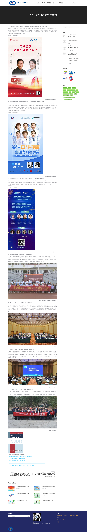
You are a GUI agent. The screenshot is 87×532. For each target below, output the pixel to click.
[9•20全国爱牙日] (71, 78)
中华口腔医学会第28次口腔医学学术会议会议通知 (73, 35)
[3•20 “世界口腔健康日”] (76, 73)
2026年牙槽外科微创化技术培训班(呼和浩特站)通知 (73, 54)
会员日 (75, 93)
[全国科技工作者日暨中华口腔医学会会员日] (71, 73)
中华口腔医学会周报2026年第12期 (22, 500)
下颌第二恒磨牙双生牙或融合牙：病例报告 (17, 460)
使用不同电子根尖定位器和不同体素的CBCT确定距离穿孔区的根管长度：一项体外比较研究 (27, 463)
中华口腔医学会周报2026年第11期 (48, 500)
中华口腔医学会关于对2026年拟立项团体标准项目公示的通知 (73, 60)
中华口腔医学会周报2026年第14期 (22, 493)
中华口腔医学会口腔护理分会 (68, 99)
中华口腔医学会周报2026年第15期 (48, 486)
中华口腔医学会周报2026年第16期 (22, 486)
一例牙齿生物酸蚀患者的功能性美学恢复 (17, 458)
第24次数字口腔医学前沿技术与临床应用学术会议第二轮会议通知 (73, 42)
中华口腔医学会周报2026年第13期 (48, 493)
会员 (64, 93)
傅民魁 (72, 95)
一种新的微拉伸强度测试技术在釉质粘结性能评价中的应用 (20, 456)
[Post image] (11, 488)
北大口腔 (71, 93)
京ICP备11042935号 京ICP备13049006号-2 (42, 523)
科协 (64, 95)
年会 (67, 93)
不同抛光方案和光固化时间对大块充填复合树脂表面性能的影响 (21, 465)
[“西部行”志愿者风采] (65, 73)
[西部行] (65, 78)
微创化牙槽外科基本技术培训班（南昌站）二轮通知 (73, 48)
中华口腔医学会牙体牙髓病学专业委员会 (69, 97)
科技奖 (68, 95)
